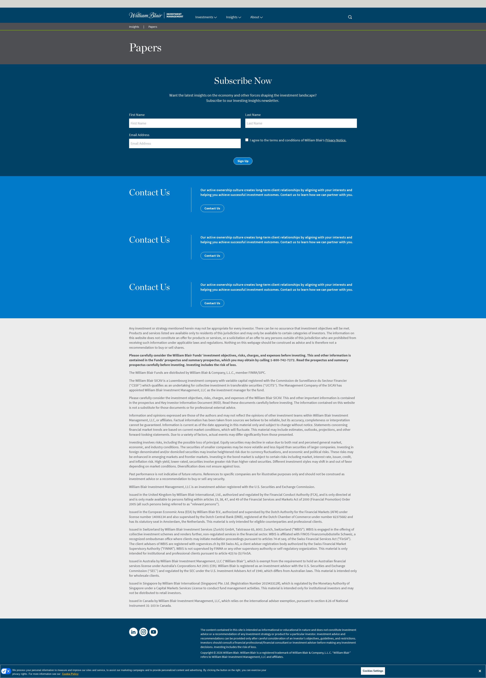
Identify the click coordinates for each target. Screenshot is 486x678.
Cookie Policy (70, 673)
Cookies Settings (373, 670)
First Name (137, 114)
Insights (134, 27)
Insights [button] (231, 17)
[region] (243, 671)
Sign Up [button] (243, 161)
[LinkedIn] (133, 632)
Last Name (253, 114)
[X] (143, 632)
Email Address (139, 135)
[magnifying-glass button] (350, 15)
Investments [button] (204, 17)
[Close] (480, 671)
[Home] (160, 15)
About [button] (254, 17)
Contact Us (212, 208)
